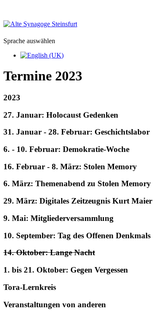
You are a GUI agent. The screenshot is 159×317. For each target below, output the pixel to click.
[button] (79, 97)
